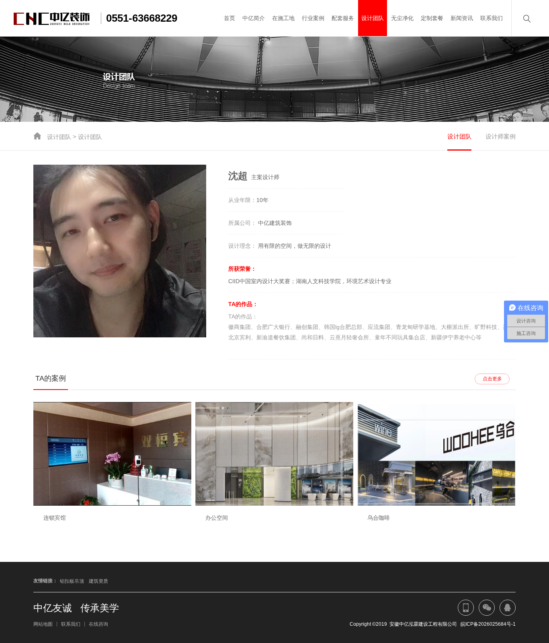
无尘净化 (402, 18)
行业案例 (313, 18)
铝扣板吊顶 (72, 581)
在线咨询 (98, 624)
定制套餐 (432, 18)
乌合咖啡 (378, 517)
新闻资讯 (462, 18)
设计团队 (372, 18)
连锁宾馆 (54, 517)
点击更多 (492, 379)
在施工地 (283, 18)
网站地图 (43, 624)
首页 (229, 18)
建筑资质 (98, 581)
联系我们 (491, 18)
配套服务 (343, 18)
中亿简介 (253, 18)
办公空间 (216, 517)
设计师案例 (500, 136)
